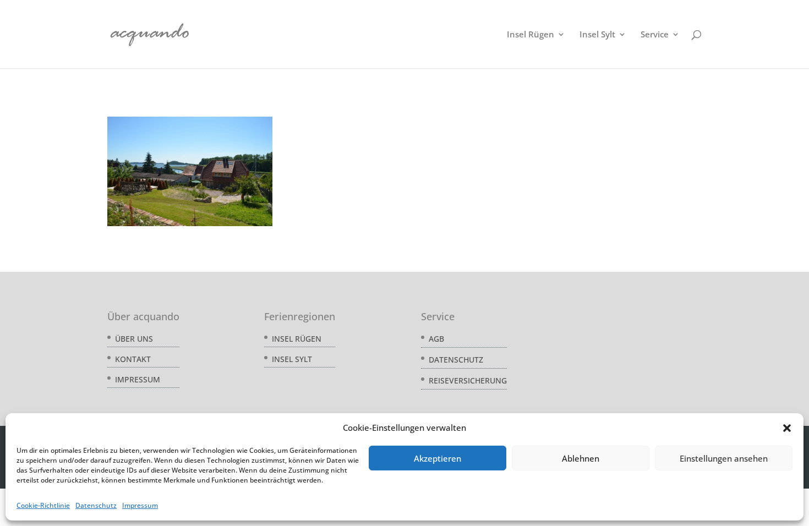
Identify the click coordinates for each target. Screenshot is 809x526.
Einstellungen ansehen (724, 458)
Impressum (140, 505)
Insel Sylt (597, 35)
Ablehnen (580, 458)
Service (655, 35)
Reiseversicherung (468, 380)
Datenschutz (96, 505)
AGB (436, 338)
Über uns (134, 338)
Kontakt (133, 359)
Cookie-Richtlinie (43, 505)
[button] (786, 428)
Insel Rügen (530, 35)
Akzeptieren (437, 458)
